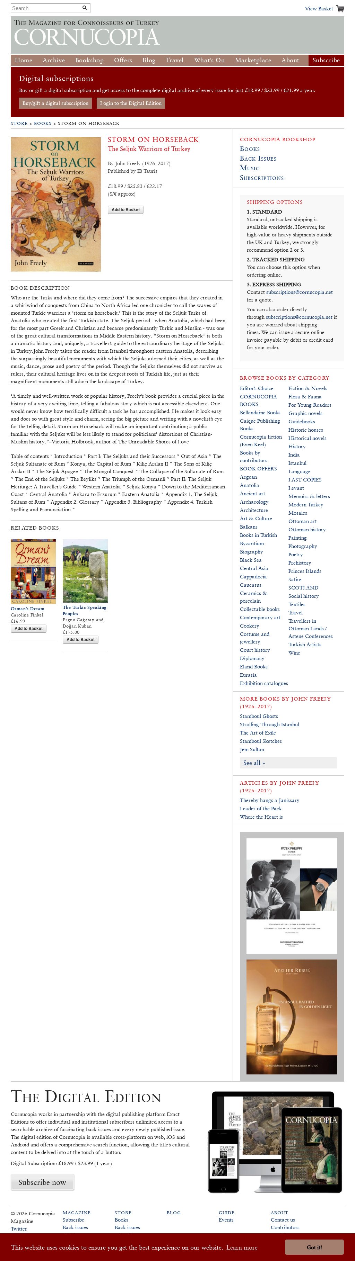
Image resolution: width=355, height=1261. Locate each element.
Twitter (19, 1229)
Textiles (296, 604)
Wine (294, 653)
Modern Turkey (305, 504)
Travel (175, 60)
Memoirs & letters (309, 496)
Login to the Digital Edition (131, 103)
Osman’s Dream (27, 608)
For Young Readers (309, 405)
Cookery (249, 626)
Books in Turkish (258, 535)
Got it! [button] (314, 1247)
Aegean (248, 477)
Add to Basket (126, 209)
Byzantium (252, 543)
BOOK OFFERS (258, 468)
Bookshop (89, 60)
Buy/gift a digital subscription (55, 103)
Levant (296, 488)
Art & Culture (256, 518)
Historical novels (307, 438)
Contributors (285, 1227)
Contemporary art (260, 617)
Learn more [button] (242, 1247)
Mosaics (297, 513)
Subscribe (326, 60)
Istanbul (297, 463)
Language (299, 471)
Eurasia (248, 675)
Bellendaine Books (260, 412)
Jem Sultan (252, 749)
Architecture (254, 510)
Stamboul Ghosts (259, 716)
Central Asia (254, 568)
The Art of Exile (258, 733)
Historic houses (305, 430)
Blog (148, 60)
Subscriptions (262, 177)
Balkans (249, 527)
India (294, 455)
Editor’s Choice (257, 388)
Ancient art (252, 493)
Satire (295, 579)
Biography (251, 552)
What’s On (209, 60)
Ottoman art (302, 521)
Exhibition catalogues (264, 683)
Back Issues (258, 158)
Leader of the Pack (261, 808)
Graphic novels (305, 413)
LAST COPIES (305, 480)
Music (250, 168)
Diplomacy (252, 658)
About (291, 60)
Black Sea (251, 560)
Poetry (295, 554)
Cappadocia (253, 576)
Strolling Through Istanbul (269, 724)
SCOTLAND (303, 588)
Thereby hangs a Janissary (270, 800)
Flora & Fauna (305, 396)
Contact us (283, 1220)
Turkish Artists (304, 644)
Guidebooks (301, 421)
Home (23, 60)
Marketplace (253, 60)
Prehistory (299, 563)
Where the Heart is (261, 817)
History (297, 446)
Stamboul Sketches (261, 741)
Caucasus (250, 585)
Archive (54, 60)
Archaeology (254, 502)
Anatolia (249, 485)
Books (43, 123)
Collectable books (260, 609)
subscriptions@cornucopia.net (299, 292)
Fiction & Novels (307, 388)
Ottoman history (307, 529)
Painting (297, 538)
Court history (255, 650)
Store (19, 123)
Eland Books (254, 666)
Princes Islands (304, 571)
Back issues (75, 1227)
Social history (303, 596)
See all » (254, 762)
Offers (123, 60)
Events (226, 1220)
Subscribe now (42, 1182)
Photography (302, 546)
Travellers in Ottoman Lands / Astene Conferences (310, 628)
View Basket (319, 8)
